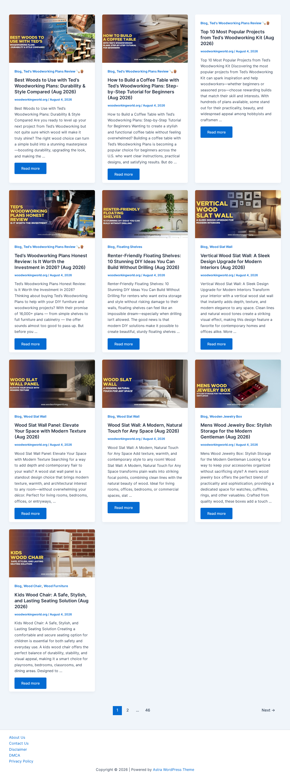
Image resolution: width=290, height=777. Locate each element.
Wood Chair (33, 586)
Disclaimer (18, 749)
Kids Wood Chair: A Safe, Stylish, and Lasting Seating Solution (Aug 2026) (51, 600)
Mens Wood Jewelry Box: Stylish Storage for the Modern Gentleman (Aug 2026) (236, 431)
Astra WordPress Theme (173, 769)
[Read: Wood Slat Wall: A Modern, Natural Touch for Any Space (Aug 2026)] (145, 383)
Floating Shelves (129, 247)
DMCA (14, 755)
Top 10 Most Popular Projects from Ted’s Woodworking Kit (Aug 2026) (237, 37)
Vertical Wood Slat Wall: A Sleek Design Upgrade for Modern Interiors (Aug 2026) (235, 261)
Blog (18, 71)
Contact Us (19, 743)
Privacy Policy (21, 761)
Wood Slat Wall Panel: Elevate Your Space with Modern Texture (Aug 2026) (50, 431)
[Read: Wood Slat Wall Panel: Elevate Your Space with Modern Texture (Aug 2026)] (52, 383)
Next (268, 710)
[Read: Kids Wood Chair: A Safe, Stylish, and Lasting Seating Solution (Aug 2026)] (52, 553)
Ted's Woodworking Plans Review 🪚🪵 (54, 71)
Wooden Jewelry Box (226, 416)
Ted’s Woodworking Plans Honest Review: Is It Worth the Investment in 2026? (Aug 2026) (50, 261)
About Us (17, 737)
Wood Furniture (56, 586)
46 (147, 710)
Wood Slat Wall (221, 247)
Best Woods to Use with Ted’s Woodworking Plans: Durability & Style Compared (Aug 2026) (49, 85)
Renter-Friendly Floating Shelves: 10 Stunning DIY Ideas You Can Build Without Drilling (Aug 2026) (144, 261)
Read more (30, 168)
